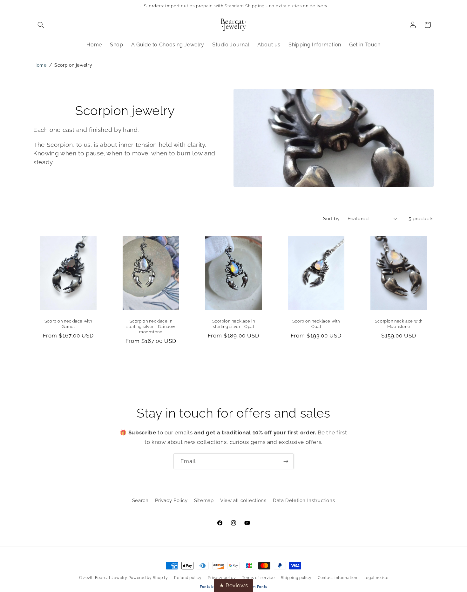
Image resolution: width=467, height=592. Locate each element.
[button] (40, 24)
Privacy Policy (171, 500)
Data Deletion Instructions (304, 500)
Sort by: (332, 218)
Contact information (337, 577)
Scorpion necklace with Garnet (68, 324)
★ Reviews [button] (233, 585)
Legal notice (375, 577)
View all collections (243, 500)
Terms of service (258, 577)
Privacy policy (222, 577)
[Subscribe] (286, 461)
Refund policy (188, 577)
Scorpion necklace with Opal (316, 324)
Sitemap (203, 500)
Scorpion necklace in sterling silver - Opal (233, 324)
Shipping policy (296, 577)
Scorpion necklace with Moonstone (399, 324)
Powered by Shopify (148, 577)
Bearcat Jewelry (111, 577)
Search (140, 500)
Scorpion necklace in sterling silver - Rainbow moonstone (150, 326)
